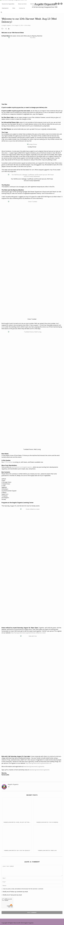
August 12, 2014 (19, 25)
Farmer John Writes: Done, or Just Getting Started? (17, 822)
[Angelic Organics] (13, 1)
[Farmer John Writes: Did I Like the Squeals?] (17, 837)
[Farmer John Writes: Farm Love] (47, 837)
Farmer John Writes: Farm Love (47, 850)
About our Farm (22, 4)
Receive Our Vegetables (8, 4)
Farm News (27, 25)
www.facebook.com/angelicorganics (21, 467)
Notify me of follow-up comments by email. (15, 891)
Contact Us (22, 8)
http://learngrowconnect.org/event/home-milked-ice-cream (28, 633)
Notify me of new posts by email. (12, 895)
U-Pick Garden (8, 462)
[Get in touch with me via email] (8, 787)
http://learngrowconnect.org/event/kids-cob (38, 763)
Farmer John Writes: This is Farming (47, 822)
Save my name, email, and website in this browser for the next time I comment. (23, 889)
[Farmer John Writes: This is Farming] (47, 809)
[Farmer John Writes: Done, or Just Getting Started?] (17, 809)
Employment (5, 8)
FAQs (13, 8)
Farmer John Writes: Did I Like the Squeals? (17, 850)
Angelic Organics (7, 25)
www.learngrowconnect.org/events (34, 766)
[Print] (9, 28)
